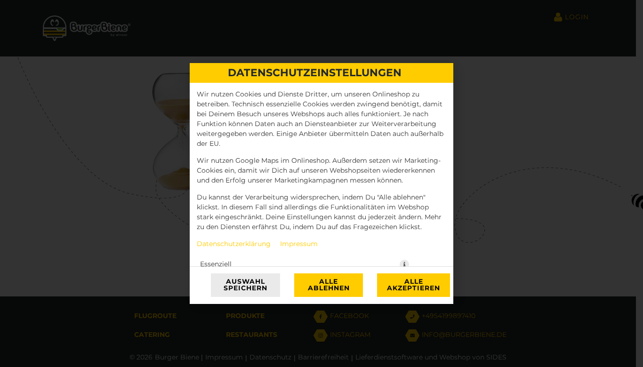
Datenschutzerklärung (234, 244)
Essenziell (216, 264)
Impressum (299, 244)
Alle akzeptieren (413, 285)
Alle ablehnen (329, 285)
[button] (404, 264)
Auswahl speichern (245, 285)
